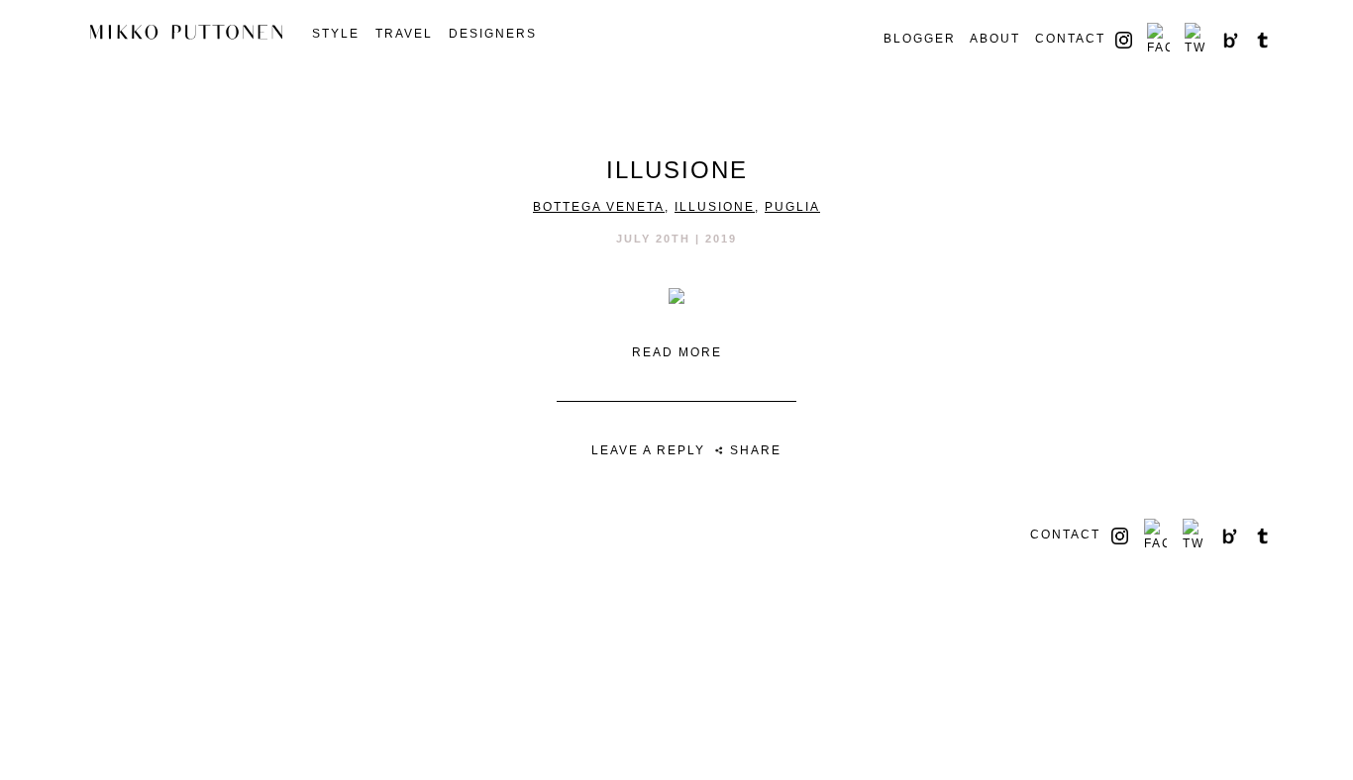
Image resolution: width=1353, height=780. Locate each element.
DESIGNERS (493, 34)
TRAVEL (404, 34)
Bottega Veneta (599, 207)
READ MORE (677, 352)
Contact (1070, 39)
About (995, 39)
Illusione (715, 207)
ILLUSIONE (677, 169)
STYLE (336, 34)
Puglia (792, 207)
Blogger (920, 39)
